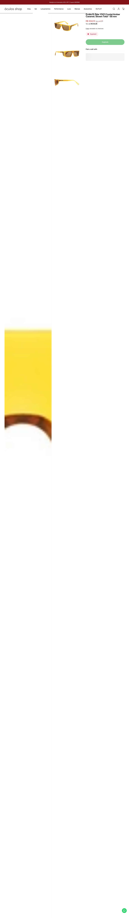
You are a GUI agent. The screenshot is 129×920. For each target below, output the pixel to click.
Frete (87, 28)
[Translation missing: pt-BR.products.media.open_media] (28, 465)
